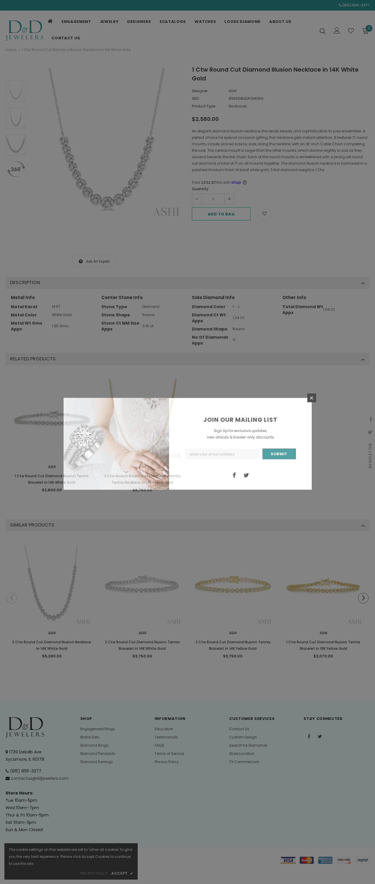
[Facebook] (234, 474)
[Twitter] (246, 474)
